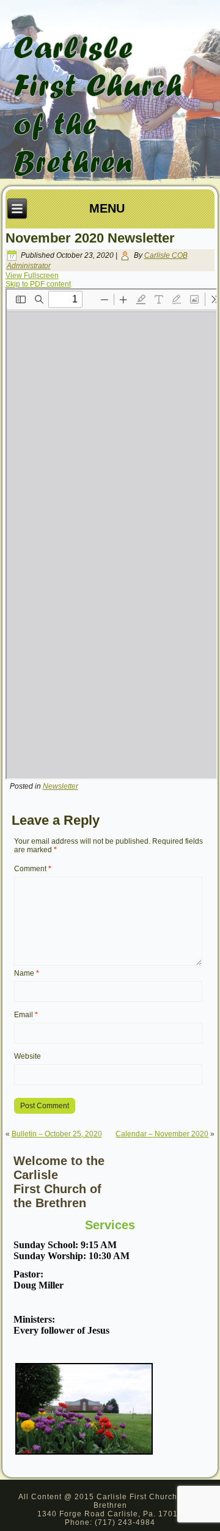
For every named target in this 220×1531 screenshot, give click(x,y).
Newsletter (60, 786)
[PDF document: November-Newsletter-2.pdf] (112, 534)
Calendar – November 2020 (162, 1134)
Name (26, 973)
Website (27, 1056)
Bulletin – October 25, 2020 (57, 1134)
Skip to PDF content (38, 284)
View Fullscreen (32, 275)
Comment (32, 868)
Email (26, 1014)
